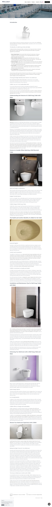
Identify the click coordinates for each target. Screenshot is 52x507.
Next (27, 493)
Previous (11, 493)
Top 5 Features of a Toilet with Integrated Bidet (34, 494)
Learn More (8, 503)
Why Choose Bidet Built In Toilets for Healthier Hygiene (17, 495)
